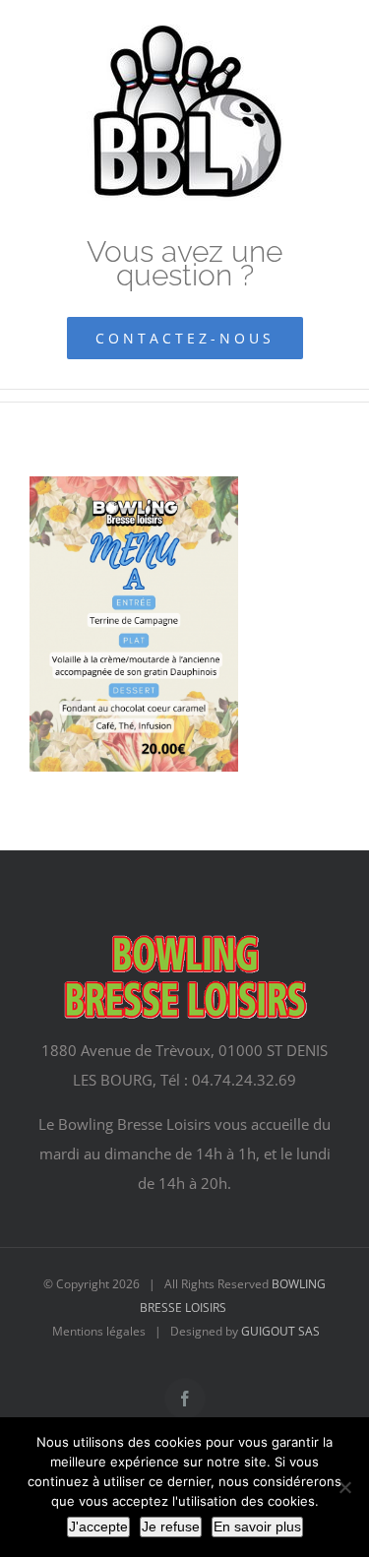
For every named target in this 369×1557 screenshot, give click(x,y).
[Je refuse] (344, 1487)
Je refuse (171, 1526)
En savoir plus (257, 1526)
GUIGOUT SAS (280, 1331)
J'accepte (98, 1526)
